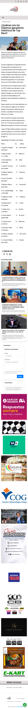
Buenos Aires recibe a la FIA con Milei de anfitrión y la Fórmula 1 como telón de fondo (13, 332)
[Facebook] (23, 1)
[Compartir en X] (7, 254)
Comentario (7, 359)
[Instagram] (26, 1)
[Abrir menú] (3, 17)
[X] (21, 1)
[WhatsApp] (18, 1)
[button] (15, 1)
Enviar (20, 376)
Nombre (6, 353)
